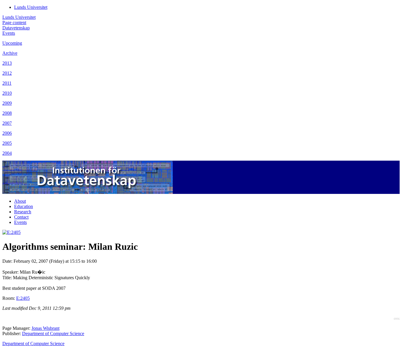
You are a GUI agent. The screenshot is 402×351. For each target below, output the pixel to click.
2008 (7, 113)
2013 (7, 63)
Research (22, 211)
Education (23, 206)
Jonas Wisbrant (45, 328)
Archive (9, 53)
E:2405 (23, 298)
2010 (7, 93)
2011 (6, 83)
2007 (7, 123)
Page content (14, 22)
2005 (7, 143)
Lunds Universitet (30, 7)
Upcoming (12, 43)
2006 (7, 133)
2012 (7, 73)
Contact (21, 216)
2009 (7, 103)
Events (8, 33)
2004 (7, 153)
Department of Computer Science (53, 333)
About (20, 201)
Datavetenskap (16, 27)
